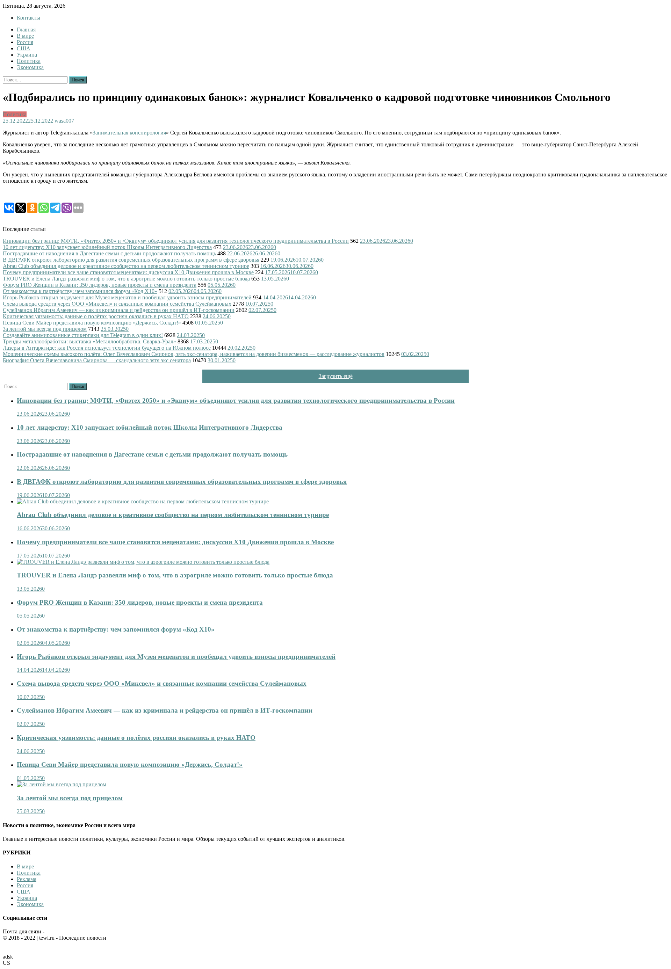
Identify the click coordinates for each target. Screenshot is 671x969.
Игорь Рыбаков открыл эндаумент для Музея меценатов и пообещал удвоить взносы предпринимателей (127, 297)
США (23, 48)
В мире (25, 36)
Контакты (28, 18)
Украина (27, 55)
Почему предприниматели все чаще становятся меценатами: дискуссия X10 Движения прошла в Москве (128, 272)
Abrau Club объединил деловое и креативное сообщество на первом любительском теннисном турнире (126, 266)
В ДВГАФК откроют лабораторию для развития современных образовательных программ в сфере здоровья (131, 260)
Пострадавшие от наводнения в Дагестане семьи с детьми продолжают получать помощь (109, 253)
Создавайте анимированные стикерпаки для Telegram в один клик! (83, 335)
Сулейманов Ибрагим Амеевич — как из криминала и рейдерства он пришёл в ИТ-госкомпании (119, 310)
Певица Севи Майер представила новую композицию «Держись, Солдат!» (92, 323)
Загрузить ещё (336, 376)
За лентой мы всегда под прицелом (45, 329)
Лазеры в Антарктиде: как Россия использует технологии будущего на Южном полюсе (107, 348)
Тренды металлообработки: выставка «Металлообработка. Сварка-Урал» (89, 341)
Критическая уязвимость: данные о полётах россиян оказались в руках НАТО (96, 316)
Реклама (26, 879)
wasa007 (64, 121)
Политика (29, 61)
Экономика (30, 67)
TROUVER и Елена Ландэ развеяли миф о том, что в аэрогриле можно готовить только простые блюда (126, 279)
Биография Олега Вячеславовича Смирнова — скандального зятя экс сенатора (97, 360)
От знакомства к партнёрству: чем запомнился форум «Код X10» (80, 291)
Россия (25, 42)
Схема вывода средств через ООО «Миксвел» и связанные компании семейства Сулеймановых (117, 304)
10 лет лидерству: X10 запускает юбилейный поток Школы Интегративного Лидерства (107, 247)
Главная (26, 29)
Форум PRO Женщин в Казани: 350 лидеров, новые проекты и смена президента (99, 285)
